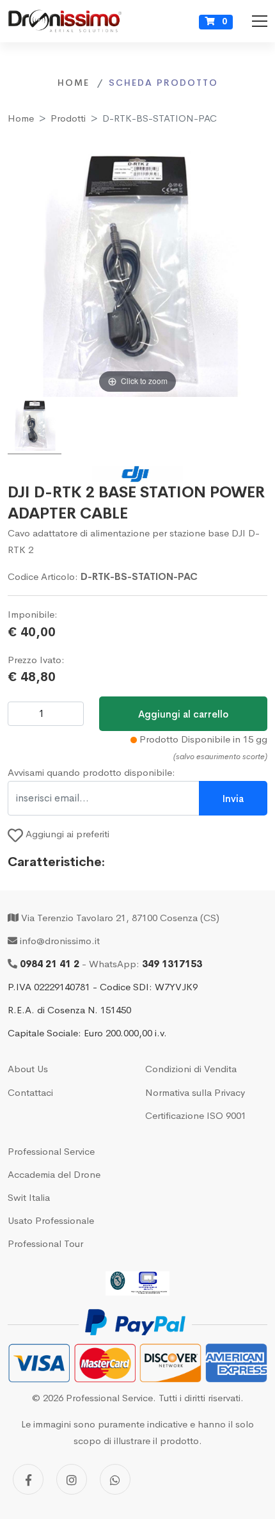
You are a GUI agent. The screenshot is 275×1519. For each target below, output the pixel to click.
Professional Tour (45, 1243)
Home (21, 118)
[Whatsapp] (115, 1479)
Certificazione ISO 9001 (195, 1115)
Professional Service (51, 1151)
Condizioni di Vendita (191, 1069)
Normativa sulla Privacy (195, 1092)
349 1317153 (172, 964)
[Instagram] (71, 1479)
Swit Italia (29, 1197)
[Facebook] (28, 1479)
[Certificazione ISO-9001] (137, 1283)
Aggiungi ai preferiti (66, 834)
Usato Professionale (51, 1220)
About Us (28, 1069)
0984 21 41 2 (49, 964)
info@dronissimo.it (60, 941)
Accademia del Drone (54, 1174)
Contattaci (30, 1092)
